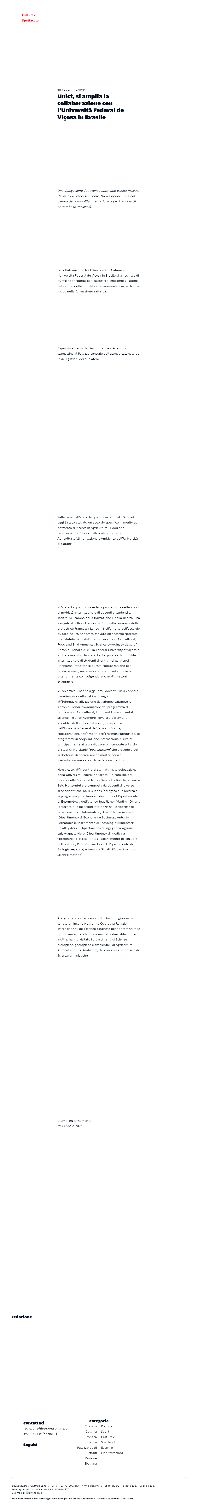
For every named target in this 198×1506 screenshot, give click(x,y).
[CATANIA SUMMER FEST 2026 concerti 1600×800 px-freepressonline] (99, 368)
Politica (106, 1426)
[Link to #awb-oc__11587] (12, 17)
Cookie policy (147, 1485)
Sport (105, 1431)
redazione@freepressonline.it (45, 1428)
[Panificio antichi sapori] (99, 415)
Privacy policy (129, 1485)
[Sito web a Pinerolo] (34, 1492)
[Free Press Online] (176, 7)
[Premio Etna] (99, 470)
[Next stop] (99, 300)
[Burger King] (99, 1075)
